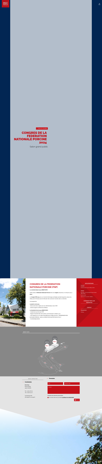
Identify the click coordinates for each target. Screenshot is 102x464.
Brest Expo (26, 332)
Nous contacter (33, 378)
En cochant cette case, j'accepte (61, 397)
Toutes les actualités (42, 128)
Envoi (77, 400)
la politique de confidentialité (68, 397)
